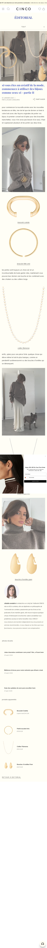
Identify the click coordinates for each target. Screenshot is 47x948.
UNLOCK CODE (35, 481)
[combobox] (26, 477)
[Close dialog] (45, 456)
